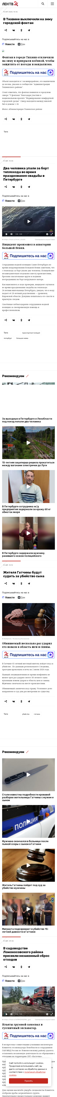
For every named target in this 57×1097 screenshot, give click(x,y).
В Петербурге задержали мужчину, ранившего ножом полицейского (23, 554)
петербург (8, 338)
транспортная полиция (31, 333)
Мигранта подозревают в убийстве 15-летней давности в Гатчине (25, 930)
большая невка (22, 338)
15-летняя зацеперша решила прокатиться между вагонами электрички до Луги (28, 464)
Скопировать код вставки (45, 239)
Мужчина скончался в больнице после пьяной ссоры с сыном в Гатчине (25, 843)
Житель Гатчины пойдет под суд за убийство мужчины (23, 886)
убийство (25, 714)
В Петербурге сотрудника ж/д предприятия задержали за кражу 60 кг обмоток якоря (26, 509)
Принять (29, 1081)
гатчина (37, 714)
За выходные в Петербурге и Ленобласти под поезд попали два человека (27, 420)
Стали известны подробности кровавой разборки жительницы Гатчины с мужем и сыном (28, 797)
